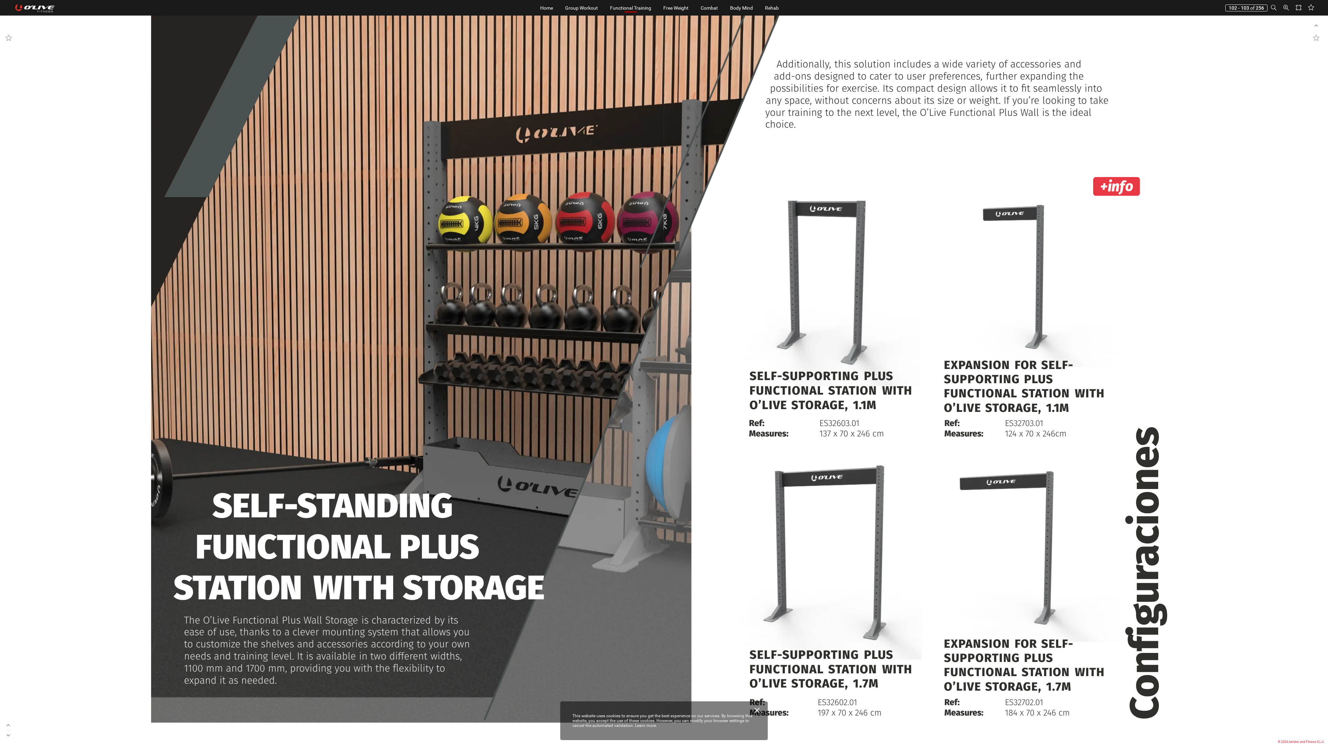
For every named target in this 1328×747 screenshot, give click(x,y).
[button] (1273, 8)
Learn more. (646, 725)
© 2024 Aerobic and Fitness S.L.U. (1301, 742)
